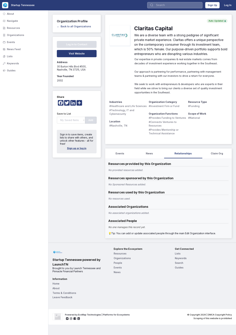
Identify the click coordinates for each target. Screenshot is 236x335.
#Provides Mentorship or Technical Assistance (164, 131)
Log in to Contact (76, 44)
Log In (228, 5)
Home (56, 283)
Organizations (13, 35)
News (117, 272)
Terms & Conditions (64, 292)
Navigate (10, 20)
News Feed (11, 49)
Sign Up (212, 5)
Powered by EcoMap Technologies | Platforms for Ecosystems (97, 314)
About (8, 13)
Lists (7, 56)
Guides (9, 70)
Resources (11, 27)
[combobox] (174, 5)
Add (90, 120)
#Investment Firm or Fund (164, 106)
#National (194, 117)
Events (8, 42)
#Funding (194, 106)
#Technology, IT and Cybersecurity (122, 112)
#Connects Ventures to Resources (163, 123)
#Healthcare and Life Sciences (128, 106)
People (118, 262)
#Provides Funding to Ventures (167, 117)
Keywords (10, 63)
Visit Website (77, 53)
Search (179, 262)
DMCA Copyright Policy (220, 314)
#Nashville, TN (118, 125)
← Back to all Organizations (74, 26)
